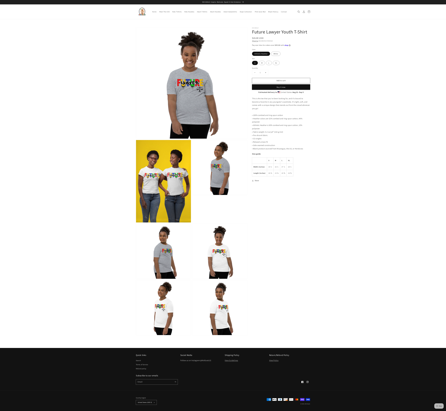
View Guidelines (231, 360)
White (276, 54)
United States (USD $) (145, 402)
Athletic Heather (261, 54)
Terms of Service (142, 365)
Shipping (255, 41)
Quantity (255, 68)
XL (276, 63)
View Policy (274, 360)
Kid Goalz (307, 404)
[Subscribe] (175, 381)
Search (138, 360)
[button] (298, 11)
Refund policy (141, 369)
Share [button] (257, 180)
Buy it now (281, 87)
